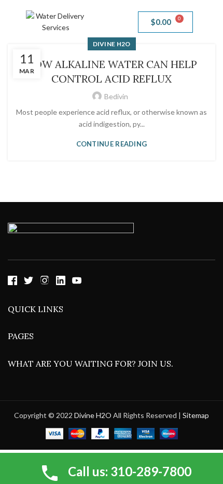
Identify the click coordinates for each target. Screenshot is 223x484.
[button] (111, 22)
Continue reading (111, 144)
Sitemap (196, 415)
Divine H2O (93, 415)
